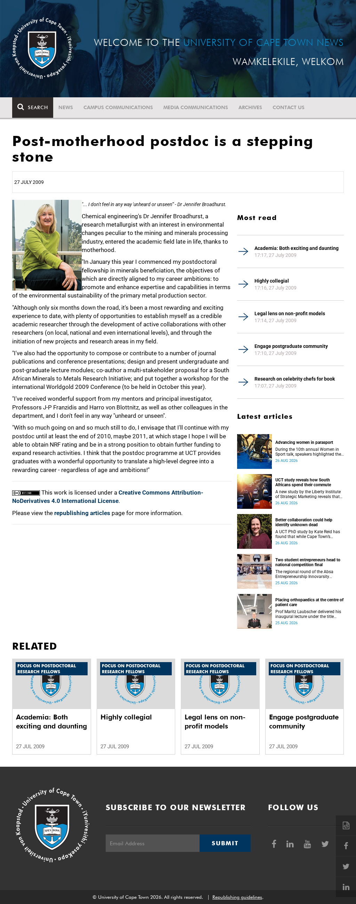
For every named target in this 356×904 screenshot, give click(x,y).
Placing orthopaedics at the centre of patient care (309, 602)
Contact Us (289, 107)
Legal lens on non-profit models (289, 313)
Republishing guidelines (237, 897)
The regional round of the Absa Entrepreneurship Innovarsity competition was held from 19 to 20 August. (306, 574)
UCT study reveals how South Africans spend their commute (303, 482)
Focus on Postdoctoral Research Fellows (46, 668)
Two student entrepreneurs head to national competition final (307, 562)
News (65, 107)
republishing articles (82, 513)
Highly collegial (271, 281)
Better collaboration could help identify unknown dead (303, 522)
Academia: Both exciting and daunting (296, 248)
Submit (225, 843)
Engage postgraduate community (291, 346)
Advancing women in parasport (304, 442)
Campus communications (118, 107)
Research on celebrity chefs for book (294, 379)
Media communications (195, 107)
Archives (250, 107)
